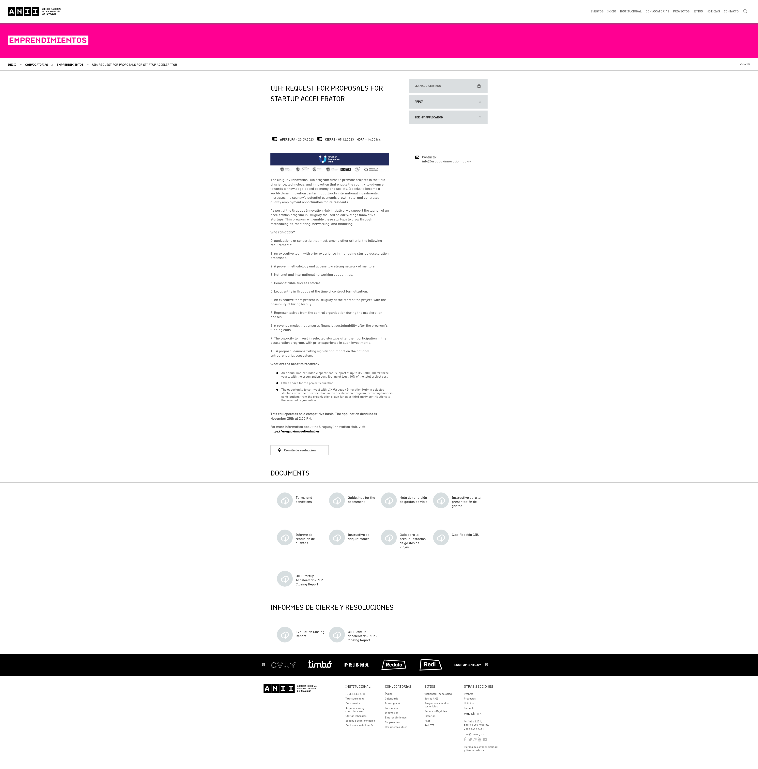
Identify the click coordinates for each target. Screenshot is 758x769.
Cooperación (392, 722)
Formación (391, 708)
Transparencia (354, 698)
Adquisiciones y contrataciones (355, 709)
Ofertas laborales (356, 715)
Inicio (12, 65)
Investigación (393, 703)
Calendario (391, 698)
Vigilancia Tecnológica (438, 693)
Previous (263, 665)
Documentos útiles (396, 727)
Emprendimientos (70, 65)
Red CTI (429, 725)
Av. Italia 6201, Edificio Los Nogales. (476, 723)
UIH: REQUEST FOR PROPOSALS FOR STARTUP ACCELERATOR (134, 64)
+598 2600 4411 (474, 729)
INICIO (611, 11)
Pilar (427, 720)
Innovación (392, 712)
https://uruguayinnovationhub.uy (295, 431)
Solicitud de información (360, 720)
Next (487, 665)
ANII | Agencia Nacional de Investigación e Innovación (34, 11)
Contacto (469, 708)
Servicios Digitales (435, 711)
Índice (388, 693)
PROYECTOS (681, 11)
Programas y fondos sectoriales (436, 705)
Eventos (468, 693)
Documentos (352, 703)
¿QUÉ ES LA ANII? (355, 693)
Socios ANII (431, 698)
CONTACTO (731, 11)
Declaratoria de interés (359, 725)
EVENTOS (597, 11)
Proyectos (470, 698)
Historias (429, 715)
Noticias (469, 703)
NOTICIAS (713, 11)
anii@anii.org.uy (474, 734)
